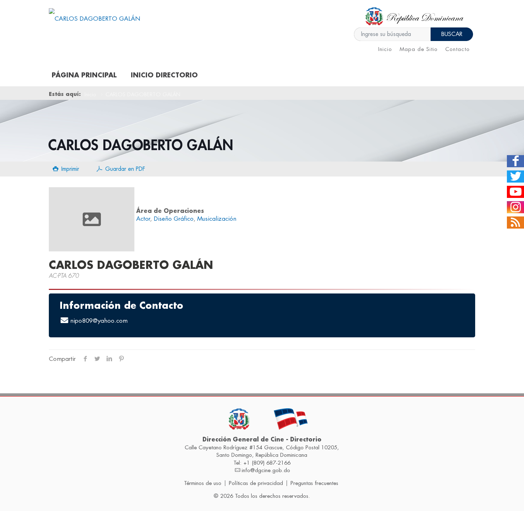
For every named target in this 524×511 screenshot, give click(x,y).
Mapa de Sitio (419, 49)
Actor (143, 219)
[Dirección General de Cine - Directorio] (94, 18)
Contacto (457, 49)
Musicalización (216, 219)
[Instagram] (515, 207)
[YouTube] (515, 192)
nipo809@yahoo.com (99, 321)
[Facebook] (515, 161)
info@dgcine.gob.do (266, 470)
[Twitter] (515, 176)
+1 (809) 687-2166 (267, 463)
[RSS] (515, 222)
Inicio (385, 49)
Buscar (451, 34)
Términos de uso (202, 483)
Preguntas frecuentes (314, 483)
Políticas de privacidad (256, 483)
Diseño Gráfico (174, 219)
